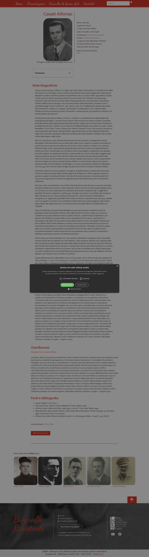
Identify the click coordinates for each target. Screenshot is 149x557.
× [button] (117, 266)
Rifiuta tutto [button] (81, 285)
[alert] (74, 278)
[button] (74, 278)
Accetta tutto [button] (67, 285)
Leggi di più (100, 273)
